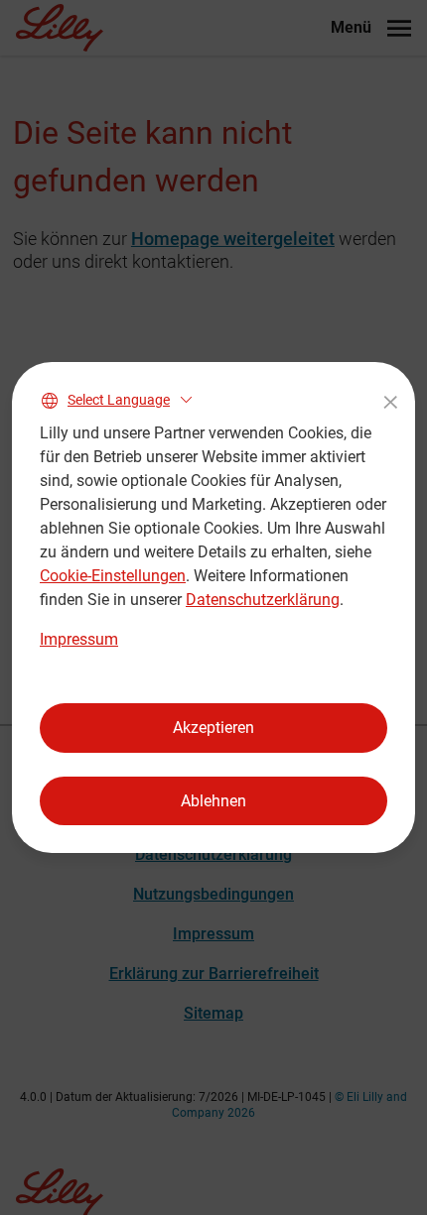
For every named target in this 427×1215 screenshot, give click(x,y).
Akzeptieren (213, 727)
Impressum (79, 639)
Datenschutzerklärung (263, 599)
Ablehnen (213, 800)
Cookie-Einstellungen (113, 575)
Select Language (119, 400)
